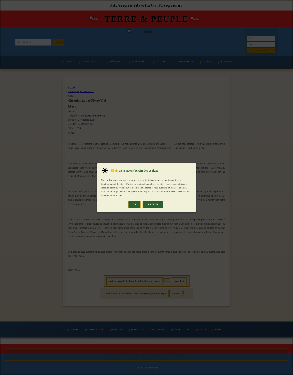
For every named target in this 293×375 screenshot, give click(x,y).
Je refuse (153, 204)
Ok (134, 204)
